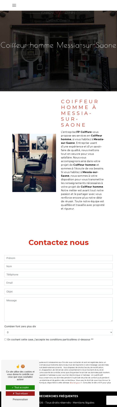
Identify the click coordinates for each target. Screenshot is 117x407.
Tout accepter (21, 387)
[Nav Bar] (14, 5)
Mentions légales (83, 402)
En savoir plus (86, 220)
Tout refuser (21, 393)
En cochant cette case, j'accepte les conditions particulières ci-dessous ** (50, 339)
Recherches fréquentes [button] (58, 396)
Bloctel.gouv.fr (76, 383)
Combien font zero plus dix (20, 326)
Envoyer (60, 351)
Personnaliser (20, 399)
